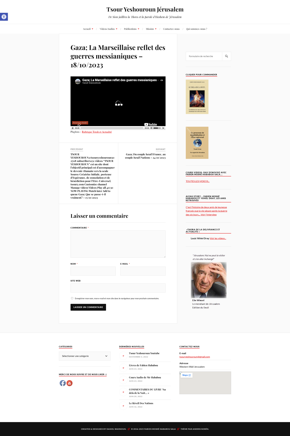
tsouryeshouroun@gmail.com (194, 356)
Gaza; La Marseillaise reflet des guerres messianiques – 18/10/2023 (118, 56)
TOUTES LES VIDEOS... (197, 181)
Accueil (86, 28)
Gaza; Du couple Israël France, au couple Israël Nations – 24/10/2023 (145, 156)
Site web (76, 281)
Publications (130, 28)
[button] (4, 17)
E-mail (125, 264)
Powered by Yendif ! (80, 123)
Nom (74, 264)
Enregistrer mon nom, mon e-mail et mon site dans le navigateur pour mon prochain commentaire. (117, 298)
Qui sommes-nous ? (196, 28)
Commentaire (80, 228)
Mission (150, 28)
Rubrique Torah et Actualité (97, 132)
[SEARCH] (226, 56)
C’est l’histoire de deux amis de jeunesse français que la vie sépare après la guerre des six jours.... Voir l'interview (206, 211)
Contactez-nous (171, 28)
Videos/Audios (107, 28)
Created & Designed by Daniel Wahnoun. (104, 429)
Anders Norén (200, 429)
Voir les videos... (218, 238)
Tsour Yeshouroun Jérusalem (145, 9)
